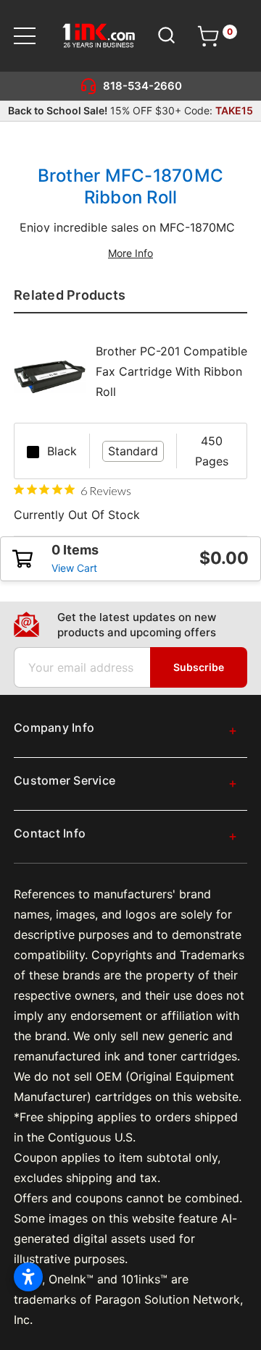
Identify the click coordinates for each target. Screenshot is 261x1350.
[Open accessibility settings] (28, 1276)
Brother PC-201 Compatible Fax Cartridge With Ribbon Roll (171, 371)
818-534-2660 (142, 86)
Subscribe (198, 667)
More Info (130, 253)
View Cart (74, 568)
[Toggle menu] (34, 36)
